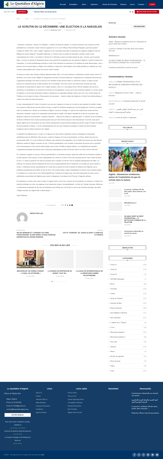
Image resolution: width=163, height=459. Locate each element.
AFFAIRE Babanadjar (128, 279)
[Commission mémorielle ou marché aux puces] (115, 234)
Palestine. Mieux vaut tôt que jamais (45, 12)
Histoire (123, 4)
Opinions (94, 4)
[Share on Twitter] (67, 205)
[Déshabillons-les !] (115, 206)
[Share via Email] (72, 205)
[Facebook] (130, 12)
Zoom (26, 18)
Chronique (128, 289)
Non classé (128, 342)
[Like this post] (63, 205)
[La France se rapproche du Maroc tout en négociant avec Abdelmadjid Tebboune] (60, 259)
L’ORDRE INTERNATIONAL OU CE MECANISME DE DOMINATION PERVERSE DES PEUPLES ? (125, 84)
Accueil (63, 4)
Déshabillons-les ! (114, 55)
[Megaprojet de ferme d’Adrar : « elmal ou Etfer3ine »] (30, 259)
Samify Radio (17, 443)
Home (18, 18)
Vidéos (128, 366)
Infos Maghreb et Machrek (128, 313)
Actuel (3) (128, 274)
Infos (84, 4)
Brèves (128, 284)
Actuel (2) (128, 269)
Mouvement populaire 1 (128, 332)
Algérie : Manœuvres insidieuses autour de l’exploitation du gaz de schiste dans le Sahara (124, 177)
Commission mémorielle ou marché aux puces (123, 67)
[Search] (158, 4)
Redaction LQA (56, 30)
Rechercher (112, 23)
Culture (128, 293)
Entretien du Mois (128, 303)
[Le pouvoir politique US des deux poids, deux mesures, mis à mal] (115, 193)
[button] (30, 12)
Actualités (73, 4)
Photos (128, 351)
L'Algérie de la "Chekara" (128, 322)
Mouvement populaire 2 (128, 337)
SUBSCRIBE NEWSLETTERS (147, 12)
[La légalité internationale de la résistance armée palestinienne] (89, 259)
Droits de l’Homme (109, 4)
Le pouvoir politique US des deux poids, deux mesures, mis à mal (135, 191)
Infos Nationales (128, 318)
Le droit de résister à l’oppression (125, 117)
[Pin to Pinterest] (69, 205)
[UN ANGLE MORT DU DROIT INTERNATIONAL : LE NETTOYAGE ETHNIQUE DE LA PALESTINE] (115, 219)
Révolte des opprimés (128, 356)
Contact (141, 4)
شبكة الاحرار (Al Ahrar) (17, 428)
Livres (132, 4)
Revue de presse (128, 361)
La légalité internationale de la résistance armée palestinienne (89, 273)
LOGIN (152, 4)
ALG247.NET (17, 434)
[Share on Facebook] (65, 205)
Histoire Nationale (128, 308)
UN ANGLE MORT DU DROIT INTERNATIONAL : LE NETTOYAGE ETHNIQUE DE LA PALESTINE (135, 219)
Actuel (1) (128, 264)
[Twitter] (133, 12)
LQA (42, 455)
